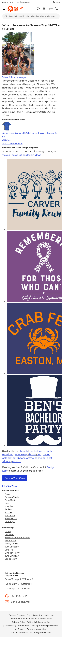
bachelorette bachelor (31, 458)
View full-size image (14, 77)
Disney (8, 531)
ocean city (21, 454)
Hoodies (9, 506)
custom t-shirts (45, 618)
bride (32, 454)
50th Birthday (12, 546)
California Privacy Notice (38, 622)
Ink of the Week (9, 486)
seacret (16, 461)
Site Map (49, 615)
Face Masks (10, 500)
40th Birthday (12, 556)
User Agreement (39, 625)
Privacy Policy (18, 622)
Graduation (10, 540)
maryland (7, 454)
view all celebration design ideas (21, 155)
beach (24, 451)
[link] (15, 9)
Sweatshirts (11, 518)
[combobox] (31, 16)
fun (39, 454)
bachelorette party (41, 451)
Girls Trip (9, 549)
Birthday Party (12, 553)
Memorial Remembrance (17, 537)
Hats (7, 503)
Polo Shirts (10, 515)
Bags (7, 494)
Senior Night (11, 559)
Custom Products (17, 615)
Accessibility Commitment (17, 625)
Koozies (8, 512)
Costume (9, 534)
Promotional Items (35, 615)
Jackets (8, 509)
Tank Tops (10, 521)
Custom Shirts (12, 497)
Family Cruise (11, 543)
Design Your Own (15, 478)
